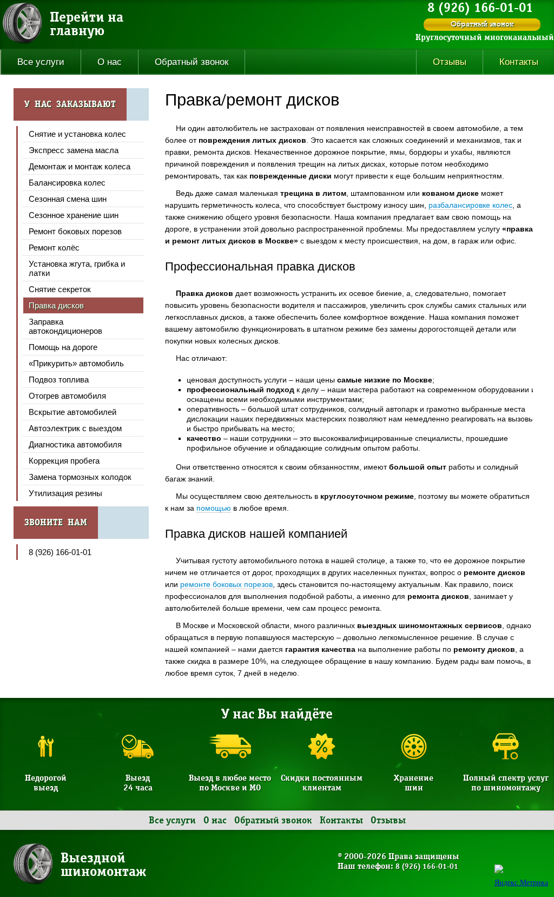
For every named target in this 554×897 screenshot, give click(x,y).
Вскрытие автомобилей (72, 412)
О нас (109, 62)
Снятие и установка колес (77, 133)
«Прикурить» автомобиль (76, 363)
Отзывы (449, 62)
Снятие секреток (60, 289)
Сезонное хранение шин (73, 215)
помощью (213, 508)
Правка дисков (56, 305)
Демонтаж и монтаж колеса (79, 166)
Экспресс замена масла (73, 150)
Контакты (341, 820)
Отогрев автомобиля (67, 395)
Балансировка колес (67, 182)
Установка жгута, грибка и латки (77, 268)
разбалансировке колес (470, 205)
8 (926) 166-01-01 (60, 552)
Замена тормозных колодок (80, 477)
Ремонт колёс (54, 247)
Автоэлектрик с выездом (75, 428)
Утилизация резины (65, 493)
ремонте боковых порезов (226, 584)
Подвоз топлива (59, 379)
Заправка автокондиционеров (65, 326)
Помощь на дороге (63, 347)
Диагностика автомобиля (75, 444)
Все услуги (40, 62)
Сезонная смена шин (68, 198)
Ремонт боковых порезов (75, 231)
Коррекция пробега (64, 460)
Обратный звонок (482, 24)
